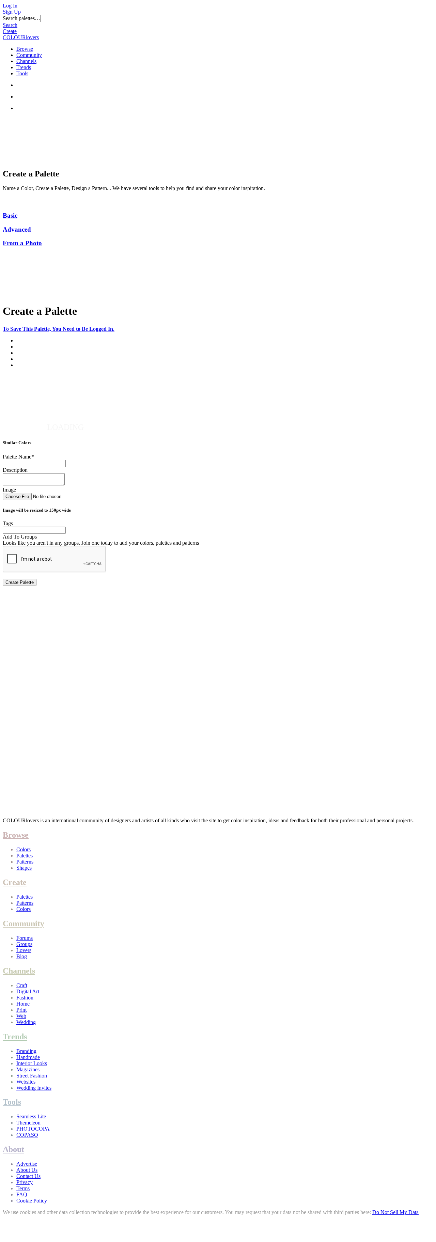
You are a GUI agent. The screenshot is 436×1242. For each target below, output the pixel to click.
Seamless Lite (31, 1116)
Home (23, 1004)
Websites (25, 1082)
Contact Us (28, 1176)
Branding (26, 1051)
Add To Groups (20, 537)
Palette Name (18, 457)
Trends (23, 67)
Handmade (28, 1057)
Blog (21, 956)
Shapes (24, 868)
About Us (26, 1170)
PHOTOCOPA (33, 1129)
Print (21, 1010)
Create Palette (19, 582)
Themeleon (28, 1122)
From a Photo (22, 243)
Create (10, 31)
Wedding (26, 1022)
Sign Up (12, 12)
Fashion (24, 997)
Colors (23, 849)
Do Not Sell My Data (395, 1212)
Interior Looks (31, 1063)
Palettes (24, 855)
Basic (10, 215)
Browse (24, 49)
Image (9, 490)
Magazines (28, 1069)
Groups (24, 944)
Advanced (17, 229)
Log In (10, 6)
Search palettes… (21, 18)
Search (10, 25)
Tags (8, 523)
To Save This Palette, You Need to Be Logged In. (58, 329)
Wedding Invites (33, 1088)
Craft (21, 985)
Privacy (24, 1182)
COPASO (27, 1135)
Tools (22, 73)
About (13, 1149)
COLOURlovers (21, 37)
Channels (26, 61)
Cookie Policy (31, 1201)
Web (21, 1016)
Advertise (26, 1164)
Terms (23, 1188)
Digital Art (27, 991)
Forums (24, 938)
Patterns (24, 862)
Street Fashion (31, 1075)
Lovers (23, 950)
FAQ (21, 1194)
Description (15, 470)
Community (29, 55)
